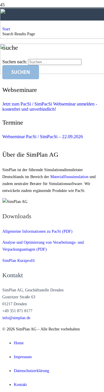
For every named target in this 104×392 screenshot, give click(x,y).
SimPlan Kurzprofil (18, 260)
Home (19, 343)
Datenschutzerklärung (31, 370)
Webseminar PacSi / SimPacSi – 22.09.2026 (42, 136)
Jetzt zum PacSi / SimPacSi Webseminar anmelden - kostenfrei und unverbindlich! (49, 106)
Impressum (23, 356)
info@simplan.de (16, 317)
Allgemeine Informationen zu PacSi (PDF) (37, 231)
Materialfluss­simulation (69, 176)
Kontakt (20, 384)
